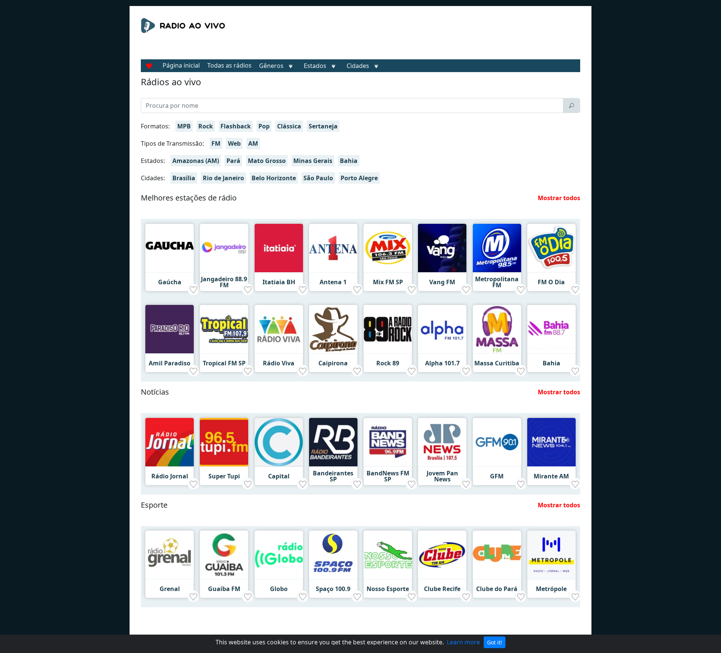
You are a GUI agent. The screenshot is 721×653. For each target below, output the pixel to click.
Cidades (358, 66)
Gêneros (271, 66)
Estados (315, 66)
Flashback (235, 126)
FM (215, 143)
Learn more (463, 642)
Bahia (348, 160)
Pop (264, 126)
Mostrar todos (559, 198)
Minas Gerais (312, 160)
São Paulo (318, 178)
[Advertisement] (429, 37)
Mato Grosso (267, 160)
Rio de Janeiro (223, 178)
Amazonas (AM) (195, 160)
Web (234, 143)
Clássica (289, 126)
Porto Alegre (359, 178)
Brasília (183, 178)
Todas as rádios (229, 65)
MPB (184, 126)
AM (253, 143)
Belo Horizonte (274, 178)
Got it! (494, 642)
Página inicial (181, 65)
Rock (205, 126)
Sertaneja (323, 126)
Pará (233, 160)
